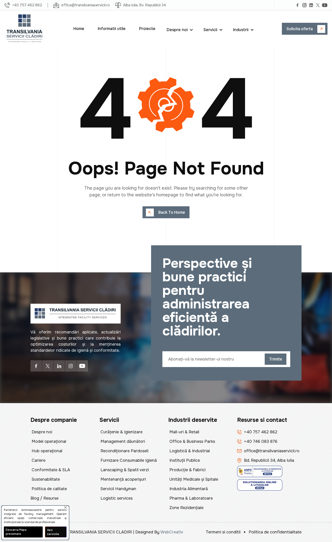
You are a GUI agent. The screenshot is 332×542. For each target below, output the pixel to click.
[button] (180, 29)
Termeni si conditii (223, 532)
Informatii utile (112, 28)
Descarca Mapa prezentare (16, 532)
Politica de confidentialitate (275, 532)
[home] (25, 28)
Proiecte (147, 28)
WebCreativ (171, 532)
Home (78, 28)
